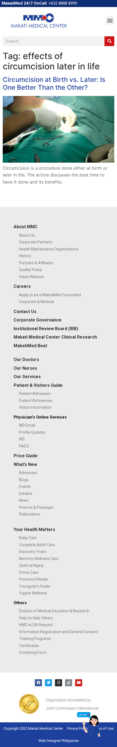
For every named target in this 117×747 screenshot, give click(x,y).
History (25, 256)
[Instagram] (58, 682)
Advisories (28, 473)
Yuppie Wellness (33, 593)
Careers (22, 286)
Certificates (29, 645)
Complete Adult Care (37, 545)
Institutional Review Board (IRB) (46, 328)
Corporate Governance (37, 320)
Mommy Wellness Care (39, 558)
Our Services (27, 376)
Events (25, 486)
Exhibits (25, 493)
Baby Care (28, 538)
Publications (29, 514)
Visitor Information (35, 407)
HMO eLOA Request (36, 625)
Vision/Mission (31, 277)
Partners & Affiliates (36, 263)
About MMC (26, 226)
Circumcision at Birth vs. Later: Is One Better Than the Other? (54, 83)
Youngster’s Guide (34, 586)
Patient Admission (35, 393)
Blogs (24, 480)
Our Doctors (26, 359)
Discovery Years (33, 551)
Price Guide (26, 455)
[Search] (109, 41)
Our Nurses (25, 368)
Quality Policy (30, 270)
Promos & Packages (36, 507)
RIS (22, 439)
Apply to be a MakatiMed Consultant (50, 295)
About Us (27, 235)
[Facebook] (38, 682)
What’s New (25, 464)
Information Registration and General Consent (58, 632)
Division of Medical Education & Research (54, 611)
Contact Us (25, 311)
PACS (24, 446)
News (24, 500)
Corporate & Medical (36, 302)
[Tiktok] (68, 682)
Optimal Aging (31, 565)
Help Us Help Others (36, 618)
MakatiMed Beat (30, 345)
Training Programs (35, 638)
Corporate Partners (35, 242)
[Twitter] (48, 682)
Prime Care (28, 572)
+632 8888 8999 (62, 3)
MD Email (27, 425)
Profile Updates (32, 432)
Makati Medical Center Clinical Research (55, 337)
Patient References (36, 400)
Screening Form (32, 652)
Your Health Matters (34, 529)
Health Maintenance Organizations (49, 249)
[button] (109, 20)
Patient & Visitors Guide (38, 385)
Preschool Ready (33, 579)
